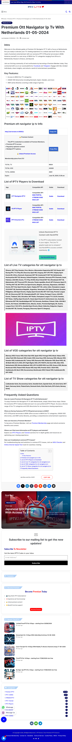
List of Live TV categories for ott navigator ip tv (35, 462)
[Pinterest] (36, 486)
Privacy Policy (62, 735)
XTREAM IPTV (9, 698)
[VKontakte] (45, 486)
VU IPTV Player (17, 208)
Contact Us (23, 735)
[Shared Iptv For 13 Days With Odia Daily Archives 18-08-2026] (9, 639)
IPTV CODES (9, 695)
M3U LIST (35, 200)
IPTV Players (16, 433)
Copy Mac (53, 149)
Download (60, 196)
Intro (22, 453)
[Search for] (70, 11)
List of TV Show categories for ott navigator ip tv (36, 466)
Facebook (37, 66)
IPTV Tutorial (9, 701)
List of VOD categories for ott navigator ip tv (34, 464)
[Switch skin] (66, 11)
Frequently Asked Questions (29, 468)
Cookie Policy (48, 735)
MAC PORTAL (37, 195)
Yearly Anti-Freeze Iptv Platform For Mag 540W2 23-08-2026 (22, 510)
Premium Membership (39, 423)
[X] (23, 486)
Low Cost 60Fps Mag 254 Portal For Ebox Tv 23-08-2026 (27, 2)
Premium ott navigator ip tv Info (31, 457)
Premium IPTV (12, 18)
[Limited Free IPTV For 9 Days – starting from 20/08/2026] (9, 628)
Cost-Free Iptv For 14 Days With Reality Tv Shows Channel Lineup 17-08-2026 (41, 646)
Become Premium (36, 609)
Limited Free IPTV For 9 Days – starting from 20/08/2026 (34, 623)
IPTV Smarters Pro (18, 220)
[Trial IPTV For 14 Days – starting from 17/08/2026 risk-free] (9, 662)
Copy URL (47, 477)
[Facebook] (18, 486)
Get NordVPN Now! (48, 257)
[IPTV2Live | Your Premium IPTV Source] (36, 6)
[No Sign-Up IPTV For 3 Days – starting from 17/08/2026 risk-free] (9, 674)
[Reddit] (40, 486)
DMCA (55, 735)
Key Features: (27, 455)
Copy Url (53, 131)
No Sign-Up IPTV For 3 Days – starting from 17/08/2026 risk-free (36, 670)
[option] (36, 510)
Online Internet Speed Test (13, 445)
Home (4, 18)
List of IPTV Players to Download (31, 460)
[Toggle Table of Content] (49, 451)
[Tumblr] (31, 486)
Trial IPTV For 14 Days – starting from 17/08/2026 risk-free (34, 658)
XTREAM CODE (37, 197)
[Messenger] (49, 486)
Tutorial (27, 433)
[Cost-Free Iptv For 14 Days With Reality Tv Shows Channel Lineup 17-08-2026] (9, 651)
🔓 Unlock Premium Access (26, 154)
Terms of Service (39, 735)
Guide (51, 196)
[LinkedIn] (27, 486)
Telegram (47, 66)
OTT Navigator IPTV (18, 196)
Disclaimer (30, 735)
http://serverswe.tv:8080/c (14, 131)
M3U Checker (57, 442)
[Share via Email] (54, 486)
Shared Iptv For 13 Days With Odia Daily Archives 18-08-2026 (35, 635)
